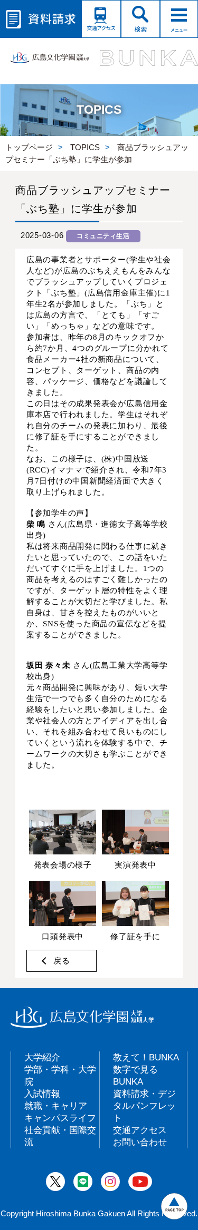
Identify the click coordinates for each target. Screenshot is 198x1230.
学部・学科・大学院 (60, 1075)
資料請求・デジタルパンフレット (144, 1105)
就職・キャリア (55, 1105)
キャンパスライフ (60, 1118)
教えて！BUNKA (146, 1057)
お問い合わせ (140, 1142)
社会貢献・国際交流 (60, 1136)
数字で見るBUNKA (135, 1075)
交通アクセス (140, 1130)
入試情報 (42, 1093)
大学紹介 (42, 1057)
